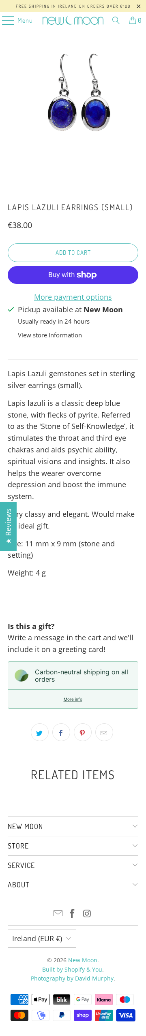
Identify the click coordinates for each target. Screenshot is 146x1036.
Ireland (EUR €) (37, 938)
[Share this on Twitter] (40, 732)
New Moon (82, 960)
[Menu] (4, 20)
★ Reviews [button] (8, 526)
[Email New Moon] (58, 913)
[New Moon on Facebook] (73, 913)
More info (73, 699)
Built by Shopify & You (72, 969)
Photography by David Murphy (72, 978)
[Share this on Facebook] (61, 732)
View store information (50, 335)
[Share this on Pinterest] (83, 732)
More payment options (73, 297)
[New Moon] (73, 20)
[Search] (116, 20)
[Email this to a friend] (104, 732)
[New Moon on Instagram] (87, 913)
